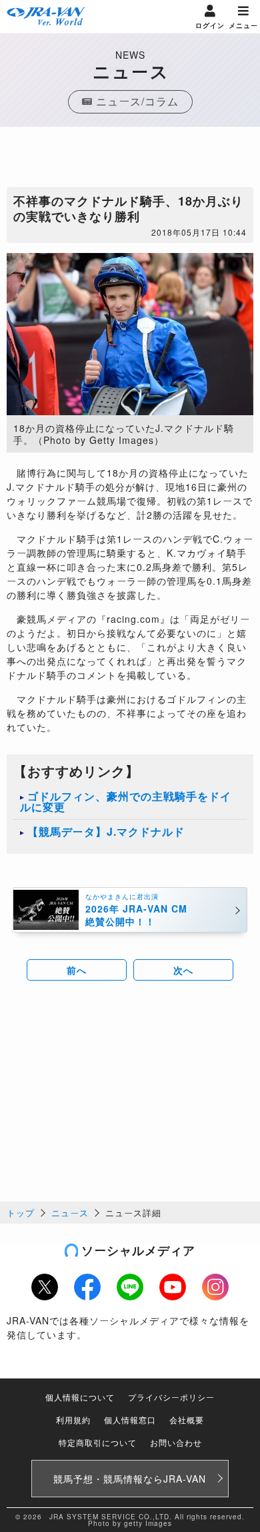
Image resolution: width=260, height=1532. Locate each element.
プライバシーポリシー (171, 1396)
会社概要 (186, 1419)
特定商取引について (98, 1442)
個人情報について (80, 1396)
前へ (77, 970)
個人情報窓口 (130, 1419)
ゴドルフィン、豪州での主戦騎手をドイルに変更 (125, 801)
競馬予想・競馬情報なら (129, 1478)
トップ (21, 1212)
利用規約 (73, 1419)
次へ (183, 970)
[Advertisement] (130, 160)
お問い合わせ (176, 1442)
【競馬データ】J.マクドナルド (106, 831)
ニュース (70, 1212)
